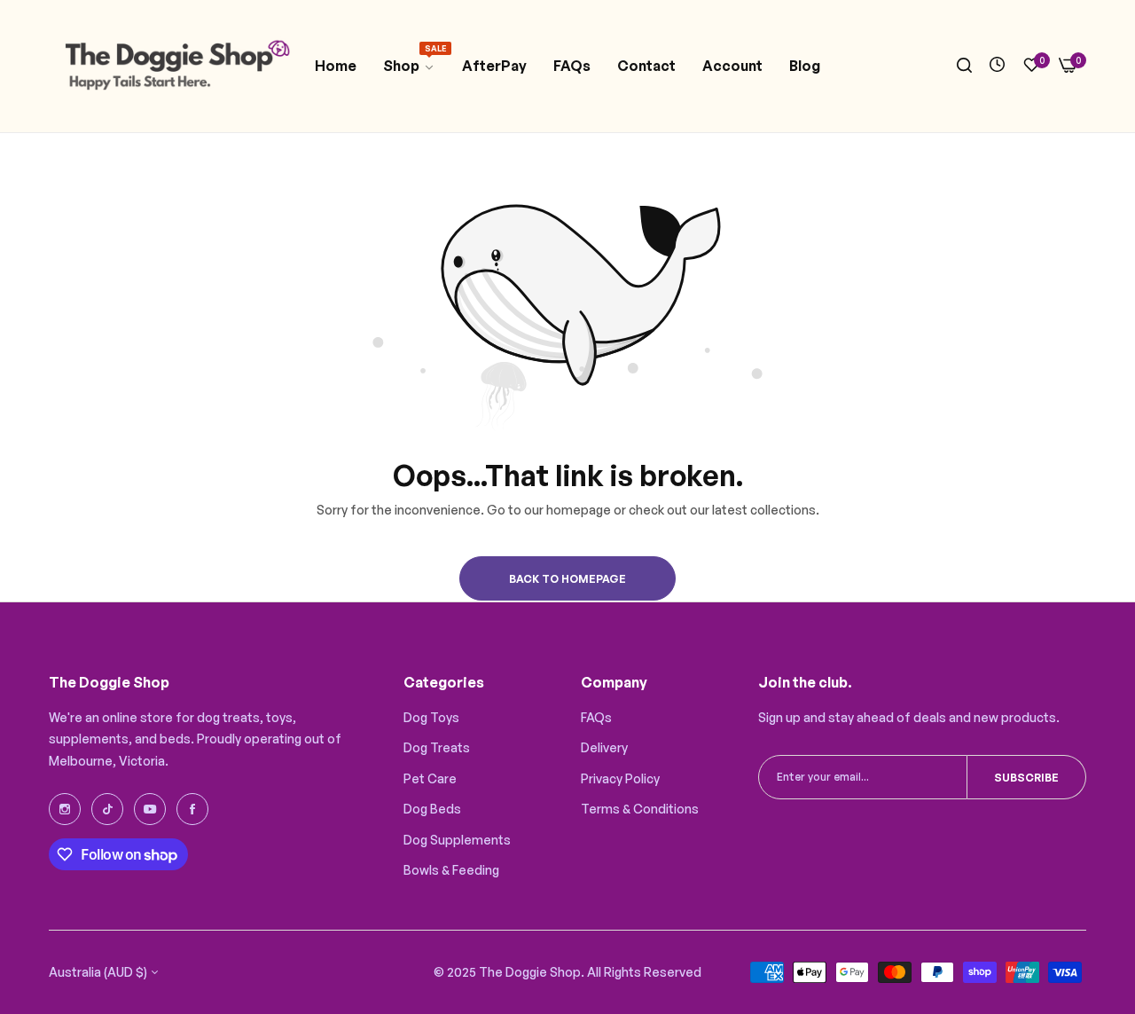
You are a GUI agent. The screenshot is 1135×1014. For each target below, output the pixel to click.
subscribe (1026, 777)
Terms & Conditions (640, 808)
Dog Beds (432, 808)
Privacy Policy (620, 778)
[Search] (964, 66)
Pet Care (430, 778)
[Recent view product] (997, 65)
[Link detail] (65, 809)
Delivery (604, 747)
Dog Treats (436, 747)
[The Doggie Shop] (175, 66)
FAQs (596, 717)
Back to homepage (567, 579)
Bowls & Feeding (451, 869)
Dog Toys (431, 717)
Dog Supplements (457, 839)
